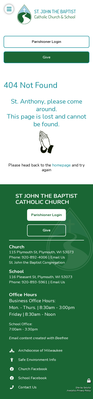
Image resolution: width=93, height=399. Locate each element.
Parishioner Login (17, 38)
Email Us (57, 257)
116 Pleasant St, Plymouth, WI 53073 (40, 276)
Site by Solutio (83, 387)
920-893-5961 (34, 282)
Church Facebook (32, 368)
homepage (61, 165)
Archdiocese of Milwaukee (40, 350)
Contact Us (27, 387)
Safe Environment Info (37, 359)
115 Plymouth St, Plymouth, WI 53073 (41, 252)
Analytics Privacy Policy (79, 390)
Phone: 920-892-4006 (28, 257)
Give (7, 54)
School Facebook (32, 378)
